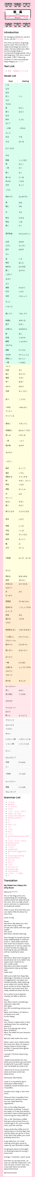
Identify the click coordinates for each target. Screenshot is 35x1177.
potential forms (14, 858)
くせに (10, 829)
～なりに (11, 847)
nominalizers (13, 871)
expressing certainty (16, 856)
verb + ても (12, 825)
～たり (10, 834)
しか (9, 827)
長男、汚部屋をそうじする (18, 71)
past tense (12, 845)
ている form (12, 807)
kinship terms (13, 843)
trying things (13, 869)
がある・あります (14, 814)
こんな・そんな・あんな (17, 841)
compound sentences (16, 816)
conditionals (13, 849)
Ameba (21, 62)
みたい (10, 832)
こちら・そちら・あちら (17, 811)
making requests (14, 818)
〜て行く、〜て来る (15, 873)
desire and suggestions (17, 851)
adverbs (11, 804)
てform (10, 809)
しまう (10, 865)
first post (19, 39)
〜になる (11, 802)
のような (11, 860)
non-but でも (13, 867)
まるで (10, 862)
